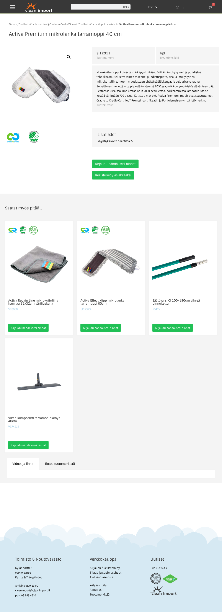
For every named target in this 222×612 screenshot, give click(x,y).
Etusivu (13, 24)
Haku (126, 6)
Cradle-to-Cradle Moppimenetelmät (98, 24)
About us (95, 590)
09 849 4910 (28, 595)
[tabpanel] (111, 474)
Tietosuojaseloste (101, 577)
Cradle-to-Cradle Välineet (63, 24)
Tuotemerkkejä (99, 594)
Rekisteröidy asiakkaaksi (113, 175)
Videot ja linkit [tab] (22, 464)
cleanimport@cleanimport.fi (32, 590)
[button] (69, 57)
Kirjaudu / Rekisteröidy (105, 568)
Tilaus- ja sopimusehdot (105, 572)
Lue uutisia (158, 568)
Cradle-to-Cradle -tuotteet (33, 24)
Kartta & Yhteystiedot (28, 577)
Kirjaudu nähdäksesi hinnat (115, 164)
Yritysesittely (98, 585)
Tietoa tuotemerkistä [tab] (60, 464)
